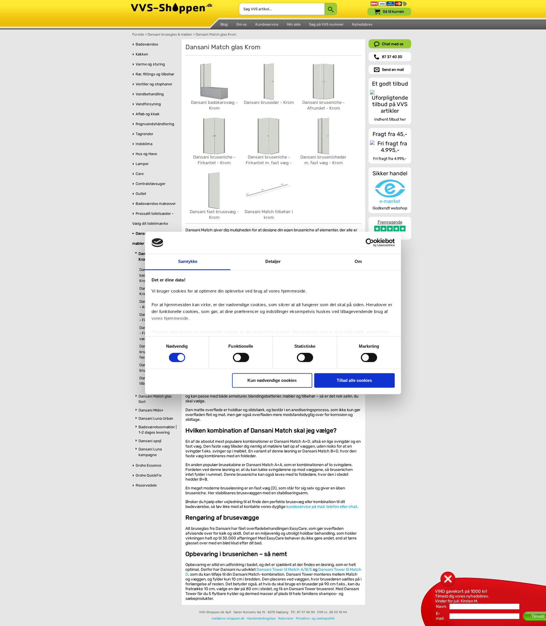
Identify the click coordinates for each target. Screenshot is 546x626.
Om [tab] (358, 261)
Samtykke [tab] (188, 261)
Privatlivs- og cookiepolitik (315, 618)
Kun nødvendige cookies (272, 380)
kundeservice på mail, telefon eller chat (321, 506)
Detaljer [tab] (273, 261)
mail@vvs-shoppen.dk (228, 618)
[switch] (241, 357)
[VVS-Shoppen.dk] (171, 5)
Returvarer (285, 618)
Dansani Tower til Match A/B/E (284, 569)
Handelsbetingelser (261, 618)
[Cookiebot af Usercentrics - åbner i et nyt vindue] (370, 242)
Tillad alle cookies (354, 380)
